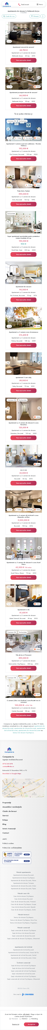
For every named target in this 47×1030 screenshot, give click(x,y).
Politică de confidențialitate (12, 848)
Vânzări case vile (23, 893)
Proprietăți (7, 802)
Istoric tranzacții (9, 828)
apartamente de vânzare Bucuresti (25, 728)
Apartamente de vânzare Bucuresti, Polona (23, 881)
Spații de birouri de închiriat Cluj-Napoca (23, 966)
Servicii (5, 815)
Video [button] (19, 138)
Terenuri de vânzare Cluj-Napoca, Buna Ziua (23, 920)
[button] (42, 16)
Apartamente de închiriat (23, 947)
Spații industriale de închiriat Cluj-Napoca (23, 976)
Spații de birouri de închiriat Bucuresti (23, 968)
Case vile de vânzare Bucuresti (23, 899)
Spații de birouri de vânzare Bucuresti (23, 933)
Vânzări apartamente (23, 872)
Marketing (34, 1019)
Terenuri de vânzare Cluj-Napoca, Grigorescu (23, 923)
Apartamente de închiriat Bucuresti (23, 950)
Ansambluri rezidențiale (12, 807)
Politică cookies (8, 843)
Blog (4, 824)
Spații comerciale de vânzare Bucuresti (23, 936)
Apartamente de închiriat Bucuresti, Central (23, 955)
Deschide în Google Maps (12, 773)
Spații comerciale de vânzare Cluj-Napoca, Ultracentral (23, 939)
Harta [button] (38, 41)
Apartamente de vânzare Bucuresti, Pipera (23, 889)
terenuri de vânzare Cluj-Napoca (23, 733)
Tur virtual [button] (28, 138)
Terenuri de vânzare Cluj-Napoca (23, 917)
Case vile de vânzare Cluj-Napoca (24, 896)
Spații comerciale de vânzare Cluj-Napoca (23, 930)
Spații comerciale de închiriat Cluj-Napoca (23, 971)
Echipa (5, 820)
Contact (6, 833)
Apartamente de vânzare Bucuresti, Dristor (23, 886)
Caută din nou (10, 16)
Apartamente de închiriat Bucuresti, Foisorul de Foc (23, 953)
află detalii (26, 1014)
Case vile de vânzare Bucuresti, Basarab (23, 907)
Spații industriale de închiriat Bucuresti (23, 974)
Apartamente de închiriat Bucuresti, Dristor (23, 958)
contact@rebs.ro (8, 766)
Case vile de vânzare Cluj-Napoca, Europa (23, 904)
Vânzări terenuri (23, 915)
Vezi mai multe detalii (23, 60)
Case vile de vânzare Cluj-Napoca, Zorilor (23, 910)
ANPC (5, 839)
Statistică (24, 1019)
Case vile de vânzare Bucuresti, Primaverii (23, 902)
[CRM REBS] (27, 994)
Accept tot (31, 1024)
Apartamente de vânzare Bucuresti (23, 875)
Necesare (15, 1019)
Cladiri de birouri (10, 811)
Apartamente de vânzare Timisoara (23, 883)
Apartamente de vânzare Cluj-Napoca (23, 878)
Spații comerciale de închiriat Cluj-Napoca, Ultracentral (23, 979)
